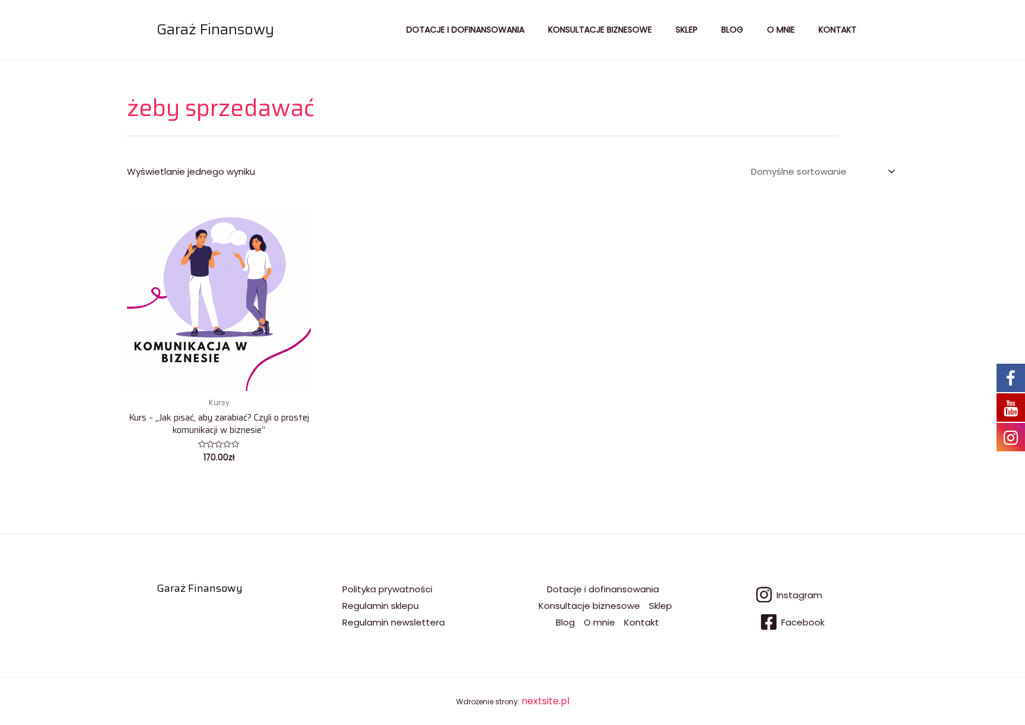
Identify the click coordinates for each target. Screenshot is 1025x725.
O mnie (781, 30)
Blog (732, 30)
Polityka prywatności (387, 589)
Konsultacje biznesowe (600, 30)
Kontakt (838, 30)
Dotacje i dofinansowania (465, 30)
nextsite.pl (545, 701)
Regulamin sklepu (380, 605)
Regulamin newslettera (393, 622)
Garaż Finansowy (215, 29)
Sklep (687, 30)
